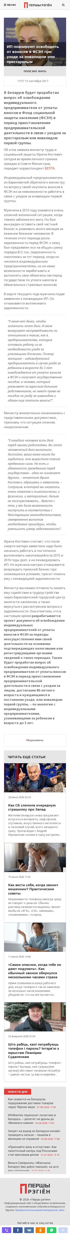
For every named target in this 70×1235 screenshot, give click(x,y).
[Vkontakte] (29, 1230)
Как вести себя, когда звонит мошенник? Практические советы (33, 889)
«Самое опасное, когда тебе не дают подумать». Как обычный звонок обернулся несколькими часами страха (34, 971)
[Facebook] (17, 1230)
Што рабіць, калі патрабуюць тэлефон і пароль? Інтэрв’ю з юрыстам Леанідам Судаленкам (33, 1050)
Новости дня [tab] (17, 1091)
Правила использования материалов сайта (39, 1210)
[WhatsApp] (51, 1230)
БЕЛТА (50, 168)
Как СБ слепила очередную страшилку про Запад (32, 807)
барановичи (35, 740)
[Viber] (6, 1230)
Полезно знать (35, 71)
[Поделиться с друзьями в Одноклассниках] (40, 1230)
